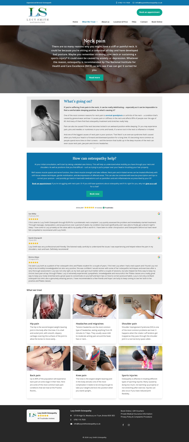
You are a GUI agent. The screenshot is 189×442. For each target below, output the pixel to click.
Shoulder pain (129, 323)
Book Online (126, 411)
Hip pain (34, 323)
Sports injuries (129, 375)
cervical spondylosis (114, 115)
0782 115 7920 (124, 3)
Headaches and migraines (90, 323)
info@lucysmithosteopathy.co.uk (148, 3)
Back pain (35, 375)
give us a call (151, 183)
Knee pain (81, 375)
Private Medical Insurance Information (136, 414)
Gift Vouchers (138, 411)
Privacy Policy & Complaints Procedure (136, 417)
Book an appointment (41, 183)
